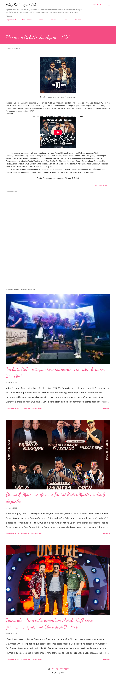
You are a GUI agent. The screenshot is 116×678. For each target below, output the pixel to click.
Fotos (66, 20)
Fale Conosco (27, 20)
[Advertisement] (58, 268)
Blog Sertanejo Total (20, 4)
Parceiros (53, 20)
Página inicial (11, 20)
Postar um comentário (31, 408)
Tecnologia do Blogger (59, 669)
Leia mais (106, 408)
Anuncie (78, 20)
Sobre (41, 20)
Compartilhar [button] (101, 185)
